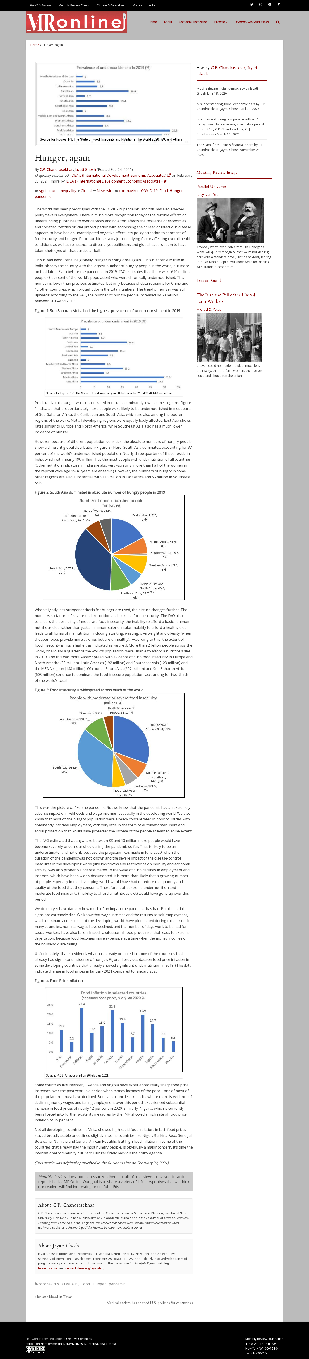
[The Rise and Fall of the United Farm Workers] (229, 337)
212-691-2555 (260, 1353)
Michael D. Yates (209, 309)
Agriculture (48, 190)
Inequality (67, 190)
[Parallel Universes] (230, 220)
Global (86, 190)
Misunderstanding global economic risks (226, 104)
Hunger (176, 190)
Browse (219, 22)
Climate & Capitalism (111, 5)
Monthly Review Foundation (264, 1339)
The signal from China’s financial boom (225, 145)
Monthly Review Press (74, 5)
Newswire (105, 190)
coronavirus (129, 190)
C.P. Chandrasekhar (56, 169)
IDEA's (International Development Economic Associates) (114, 181)
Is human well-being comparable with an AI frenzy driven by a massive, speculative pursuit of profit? (230, 124)
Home (152, 22)
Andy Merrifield (208, 194)
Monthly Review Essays (217, 172)
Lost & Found (209, 280)
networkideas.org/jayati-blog (85, 1268)
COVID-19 (149, 190)
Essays (252, 22)
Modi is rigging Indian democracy (221, 88)
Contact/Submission (193, 22)
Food (163, 190)
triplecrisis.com (48, 1268)
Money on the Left (145, 5)
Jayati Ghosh (85, 169)
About (168, 22)
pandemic (43, 196)
